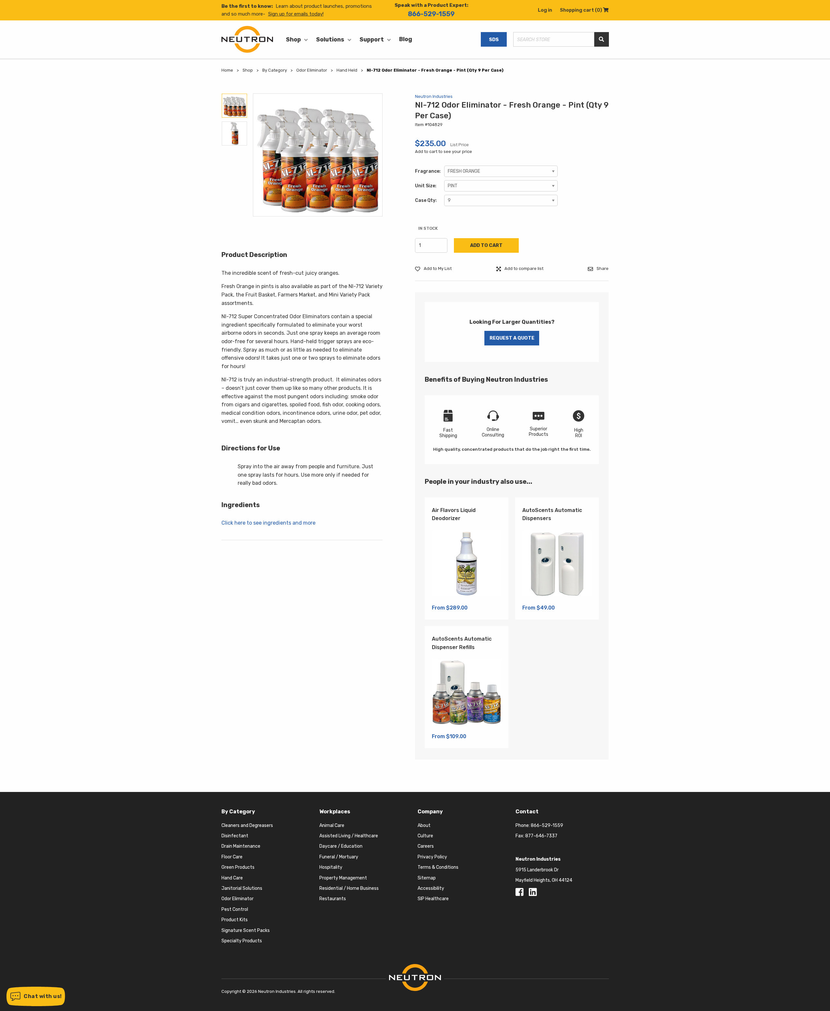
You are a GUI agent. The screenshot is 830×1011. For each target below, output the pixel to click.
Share (602, 268)
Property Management (343, 878)
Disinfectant (234, 836)
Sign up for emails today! (296, 14)
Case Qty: (426, 200)
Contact (527, 811)
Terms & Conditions (438, 867)
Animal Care (331, 825)
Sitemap (427, 878)
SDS (494, 39)
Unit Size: (425, 186)
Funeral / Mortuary (338, 857)
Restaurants (332, 898)
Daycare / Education (340, 846)
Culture (425, 836)
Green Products (238, 867)
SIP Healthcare (433, 898)
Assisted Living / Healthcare (348, 836)
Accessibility (431, 888)
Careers (426, 846)
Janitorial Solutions (241, 888)
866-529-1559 (431, 14)
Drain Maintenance (240, 846)
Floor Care (232, 857)
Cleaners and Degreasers (247, 825)
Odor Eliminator (237, 898)
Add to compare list (523, 268)
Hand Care (232, 878)
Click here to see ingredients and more (268, 523)
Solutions (330, 39)
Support (372, 39)
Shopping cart (584, 10)
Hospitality (330, 867)
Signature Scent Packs (245, 930)
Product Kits (234, 920)
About (424, 825)
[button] (35, 996)
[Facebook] (521, 894)
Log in (545, 10)
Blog (405, 39)
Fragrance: (428, 171)
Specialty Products (241, 941)
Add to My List (437, 268)
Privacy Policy (432, 857)
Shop (293, 39)
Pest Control (234, 909)
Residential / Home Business (349, 888)
